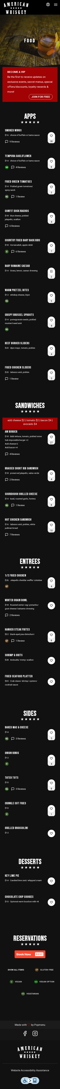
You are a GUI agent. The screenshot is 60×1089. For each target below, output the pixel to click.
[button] (30, 138)
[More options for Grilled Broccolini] (51, 833)
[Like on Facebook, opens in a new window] (25, 1034)
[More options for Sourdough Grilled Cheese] (51, 499)
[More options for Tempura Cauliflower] (51, 161)
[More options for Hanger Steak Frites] (51, 635)
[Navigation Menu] (55, 4)
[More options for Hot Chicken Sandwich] (51, 525)
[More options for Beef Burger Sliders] (51, 348)
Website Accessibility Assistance (30, 1070)
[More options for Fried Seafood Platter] (51, 681)
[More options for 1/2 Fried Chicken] (51, 581)
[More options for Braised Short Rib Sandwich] (51, 474)
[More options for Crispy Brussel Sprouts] (51, 320)
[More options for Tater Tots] (51, 783)
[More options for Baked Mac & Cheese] (51, 732)
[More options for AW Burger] (51, 437)
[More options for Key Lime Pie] (51, 881)
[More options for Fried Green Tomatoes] (51, 187)
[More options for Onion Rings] (51, 758)
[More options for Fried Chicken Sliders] (51, 373)
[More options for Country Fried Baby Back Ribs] (51, 245)
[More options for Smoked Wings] (51, 136)
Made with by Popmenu (23, 1025)
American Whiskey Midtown (30, 1052)
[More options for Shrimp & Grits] (51, 660)
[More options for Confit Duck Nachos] (51, 216)
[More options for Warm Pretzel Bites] (51, 295)
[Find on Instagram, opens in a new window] (35, 1034)
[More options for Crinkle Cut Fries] (51, 808)
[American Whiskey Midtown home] (16, 8)
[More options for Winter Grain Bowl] (51, 605)
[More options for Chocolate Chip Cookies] (51, 902)
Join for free (40, 96)
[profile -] (48, 4)
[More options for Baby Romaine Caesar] (51, 271)
